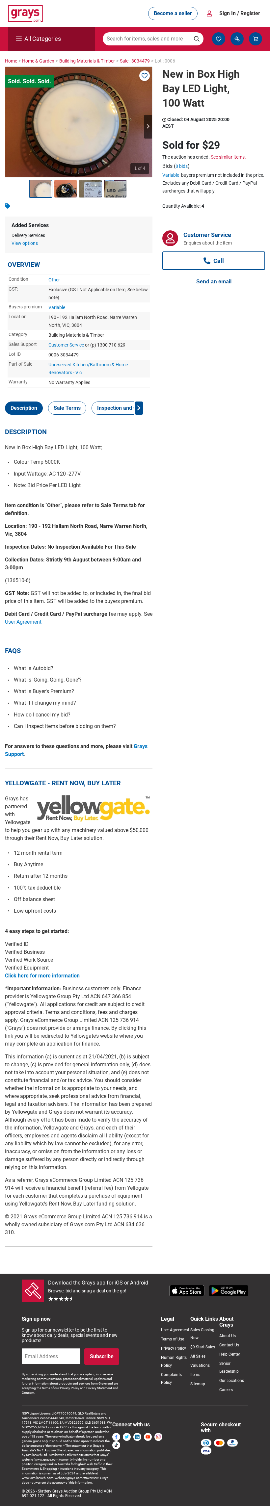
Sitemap (197, 1384)
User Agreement (23, 622)
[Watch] (144, 75)
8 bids (182, 166)
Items (195, 1374)
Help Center (229, 1354)
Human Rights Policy (174, 1361)
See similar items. (228, 157)
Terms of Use (172, 1339)
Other (54, 279)
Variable (56, 307)
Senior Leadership (229, 1367)
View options (25, 243)
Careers (226, 1390)
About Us (227, 1336)
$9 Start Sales (202, 1347)
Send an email (213, 281)
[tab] (24, 408)
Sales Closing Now (202, 1334)
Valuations (200, 1365)
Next (148, 127)
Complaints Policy (171, 1378)
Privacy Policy (173, 1348)
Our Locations (231, 1380)
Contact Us (229, 1345)
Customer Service (66, 345)
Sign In (239, 13)
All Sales (197, 1356)
